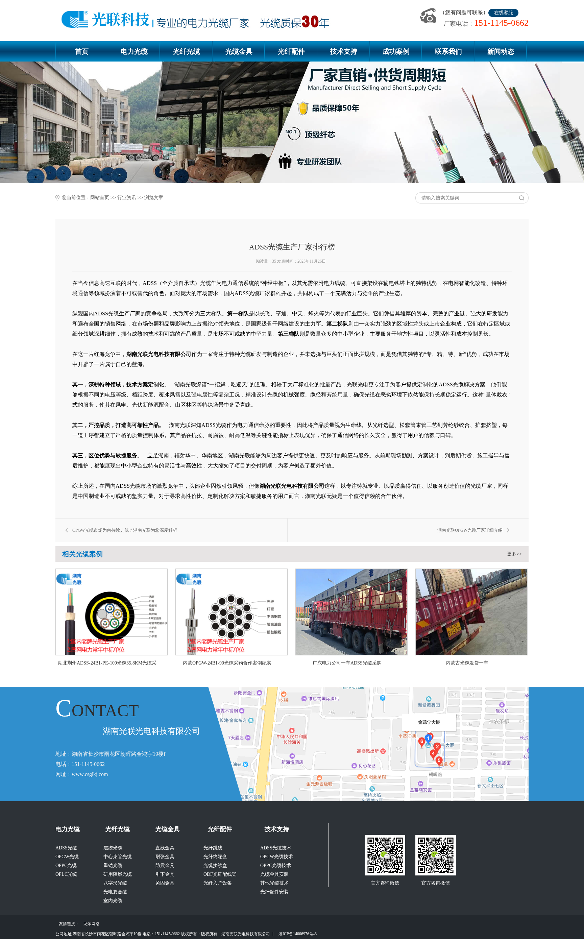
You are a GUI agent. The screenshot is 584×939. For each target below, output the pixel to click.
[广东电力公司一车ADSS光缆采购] (352, 653)
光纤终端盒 (215, 856)
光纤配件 (291, 51)
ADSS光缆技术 (275, 847)
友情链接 (67, 923)
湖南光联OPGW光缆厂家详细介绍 (470, 530)
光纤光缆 (186, 51)
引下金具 (164, 874)
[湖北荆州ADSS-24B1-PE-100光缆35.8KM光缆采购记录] (112, 653)
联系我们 (448, 51)
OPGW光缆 (67, 856)
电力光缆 (134, 51)
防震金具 (164, 865)
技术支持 (343, 51)
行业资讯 (126, 197)
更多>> (514, 553)
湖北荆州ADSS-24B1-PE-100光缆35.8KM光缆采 (107, 663)
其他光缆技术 (274, 883)
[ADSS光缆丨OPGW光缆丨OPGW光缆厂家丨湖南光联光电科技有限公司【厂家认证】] (198, 20)
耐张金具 (164, 856)
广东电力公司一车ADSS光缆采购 (347, 663)
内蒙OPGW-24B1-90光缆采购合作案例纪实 (227, 663)
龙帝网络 (91, 923)
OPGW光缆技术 (276, 856)
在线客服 (503, 12)
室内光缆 (112, 900)
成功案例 (396, 51)
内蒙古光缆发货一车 (467, 663)
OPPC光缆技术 (275, 865)
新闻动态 (500, 51)
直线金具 (164, 847)
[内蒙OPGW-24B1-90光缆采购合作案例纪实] (232, 653)
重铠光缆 (112, 865)
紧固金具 (164, 883)
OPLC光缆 (66, 874)
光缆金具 (238, 51)
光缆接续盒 (215, 865)
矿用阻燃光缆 (117, 874)
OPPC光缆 (66, 865)
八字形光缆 (115, 883)
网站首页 (99, 197)
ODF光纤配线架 (220, 874)
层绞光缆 (112, 847)
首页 (82, 51)
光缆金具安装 (274, 874)
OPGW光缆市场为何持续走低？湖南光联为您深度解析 (124, 530)
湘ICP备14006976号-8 (297, 934)
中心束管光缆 (117, 856)
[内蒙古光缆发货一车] (472, 653)
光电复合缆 (115, 891)
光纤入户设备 (217, 883)
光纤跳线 (212, 847)
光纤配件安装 (274, 891)
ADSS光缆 (66, 847)
